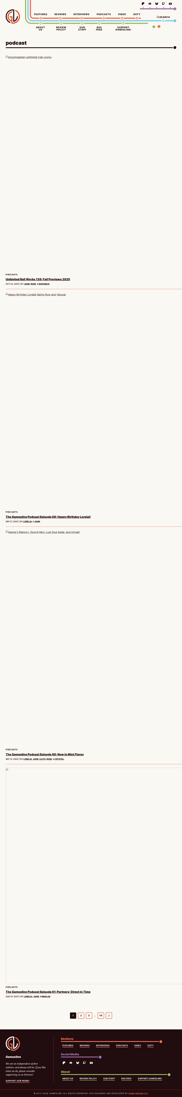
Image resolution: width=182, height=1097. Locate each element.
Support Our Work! (18, 1080)
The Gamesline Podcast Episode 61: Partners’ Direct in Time (48, 992)
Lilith (42, 759)
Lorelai (27, 521)
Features (40, 14)
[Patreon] (143, 4)
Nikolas (46, 996)
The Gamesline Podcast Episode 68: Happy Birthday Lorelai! (48, 517)
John (27, 284)
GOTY (136, 14)
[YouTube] (170, 4)
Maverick (44, 284)
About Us (40, 28)
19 (101, 1016)
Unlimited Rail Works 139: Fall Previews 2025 (38, 279)
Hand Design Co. (138, 1093)
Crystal (59, 759)
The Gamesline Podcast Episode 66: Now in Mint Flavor (45, 754)
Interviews (81, 14)
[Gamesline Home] (13, 16)
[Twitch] (163, 4)
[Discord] (150, 4)
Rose (33, 284)
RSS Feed (99, 28)
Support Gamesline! (123, 28)
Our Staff (82, 28)
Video (122, 14)
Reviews (60, 14)
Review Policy (61, 28)
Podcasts (104, 14)
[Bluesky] (157, 4)
